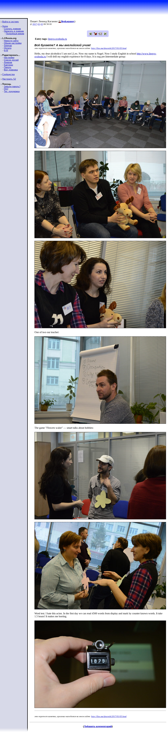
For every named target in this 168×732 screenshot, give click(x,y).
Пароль (7, 67)
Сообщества (8, 74)
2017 (34, 24)
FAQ (6, 89)
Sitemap (8, 45)
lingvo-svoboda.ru (57, 38)
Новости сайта (11, 40)
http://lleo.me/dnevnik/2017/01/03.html (108, 48)
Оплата (7, 48)
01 (39, 24)
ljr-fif (6, 50)
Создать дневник (12, 28)
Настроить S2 (9, 79)
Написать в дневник (14, 31)
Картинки (8, 65)
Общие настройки (12, 43)
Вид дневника (11, 70)
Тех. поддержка (12, 91)
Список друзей (11, 60)
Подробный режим (15, 33)
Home (5, 26)
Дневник (8, 62)
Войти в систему (10, 21)
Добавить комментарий (98, 726)
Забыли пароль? (12, 86)
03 (42, 24)
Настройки (9, 57)
